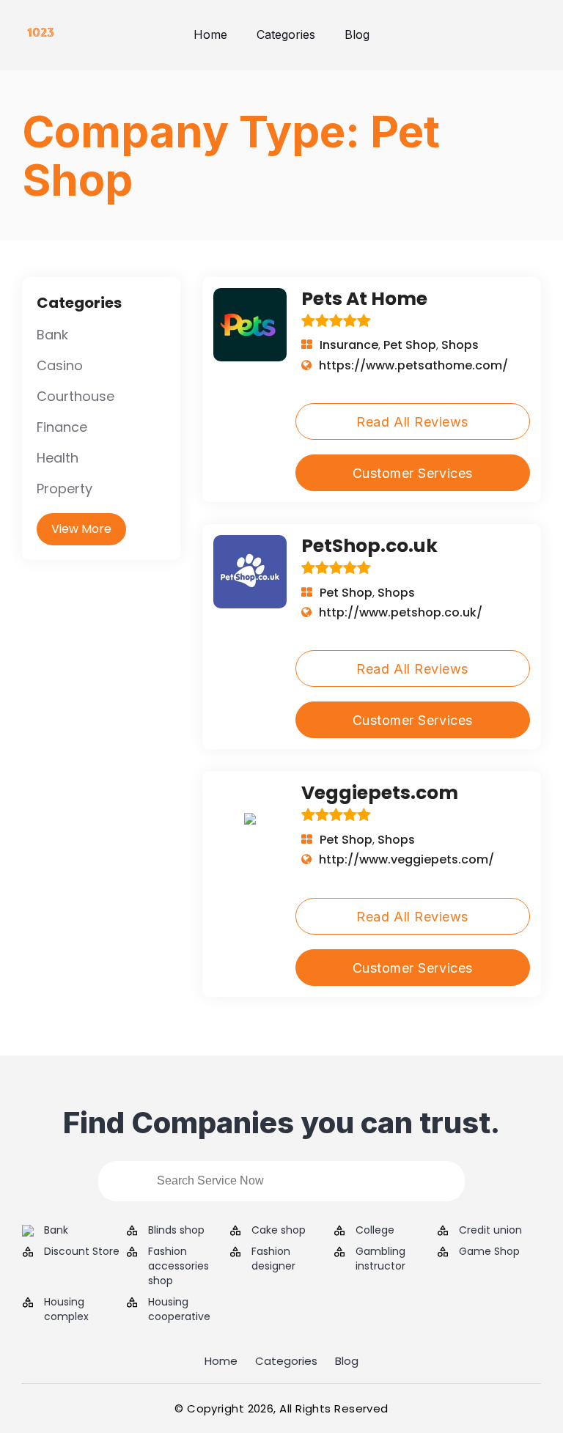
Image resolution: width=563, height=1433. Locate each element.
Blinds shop (176, 1230)
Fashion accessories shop (178, 1266)
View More (81, 528)
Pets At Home (364, 299)
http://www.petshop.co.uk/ (400, 612)
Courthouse (75, 396)
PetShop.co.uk (369, 546)
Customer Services (413, 473)
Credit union (490, 1230)
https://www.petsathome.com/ (413, 365)
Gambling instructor (380, 1259)
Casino (60, 365)
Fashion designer (273, 1259)
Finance (62, 427)
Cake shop (278, 1230)
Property (64, 488)
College (375, 1230)
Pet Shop (409, 344)
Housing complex (66, 1309)
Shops (460, 344)
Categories (286, 34)
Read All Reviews (412, 422)
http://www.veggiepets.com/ (406, 859)
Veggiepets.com (379, 793)
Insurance (349, 344)
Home (210, 34)
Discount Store (81, 1252)
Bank (52, 334)
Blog (357, 34)
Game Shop (489, 1252)
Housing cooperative (179, 1309)
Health (57, 458)
